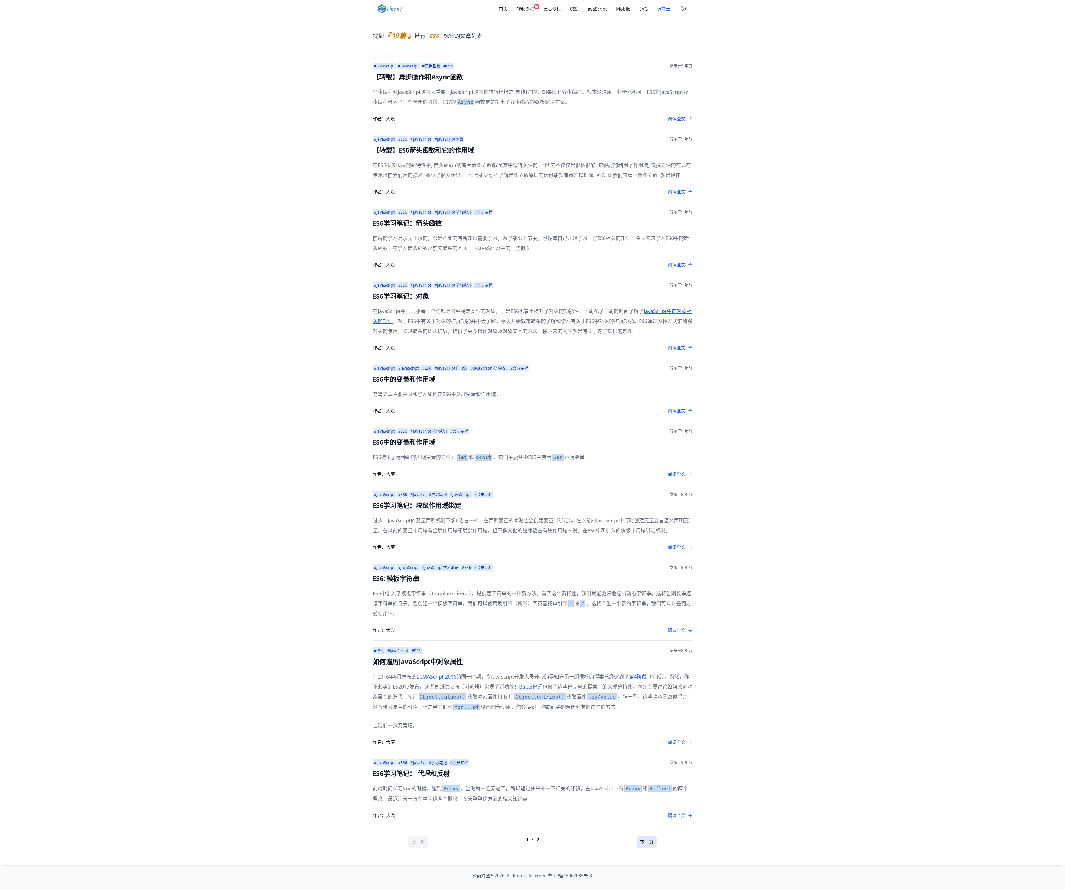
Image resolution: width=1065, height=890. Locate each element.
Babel (525, 686)
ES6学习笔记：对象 (401, 296)
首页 (503, 9)
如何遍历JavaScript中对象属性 (418, 661)
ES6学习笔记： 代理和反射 (411, 773)
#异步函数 (431, 66)
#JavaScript (384, 66)
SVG (643, 9)
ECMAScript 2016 (436, 676)
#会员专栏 (483, 212)
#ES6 (448, 66)
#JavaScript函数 (449, 139)
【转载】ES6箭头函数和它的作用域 (423, 150)
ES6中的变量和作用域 (404, 379)
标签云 (663, 9)
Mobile (623, 9)
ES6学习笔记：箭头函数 (407, 223)
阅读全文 (677, 119)
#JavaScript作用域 (451, 368)
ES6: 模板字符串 (396, 578)
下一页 (646, 842)
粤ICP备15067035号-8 (570, 876)
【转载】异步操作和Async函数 (418, 76)
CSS (574, 9)
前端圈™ (485, 876)
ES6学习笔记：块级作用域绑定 (417, 505)
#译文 (379, 650)
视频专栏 (525, 9)
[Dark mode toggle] (683, 8)
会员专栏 (552, 9)
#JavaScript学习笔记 (453, 212)
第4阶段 (638, 676)
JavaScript (597, 9)
